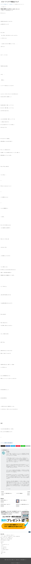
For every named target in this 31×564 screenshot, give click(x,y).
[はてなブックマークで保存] (13, 446)
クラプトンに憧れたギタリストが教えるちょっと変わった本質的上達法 (10, 536)
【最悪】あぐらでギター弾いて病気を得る (6, 538)
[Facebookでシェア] (8, 446)
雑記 (1, 553)
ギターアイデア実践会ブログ (10, 1)
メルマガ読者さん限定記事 (4, 549)
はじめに (2, 545)
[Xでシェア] (3, 446)
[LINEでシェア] (23, 446)
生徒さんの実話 (3, 552)
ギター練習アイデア (3, 548)
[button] (28, 446)
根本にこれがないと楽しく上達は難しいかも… (7, 537)
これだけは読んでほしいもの (5, 544)
